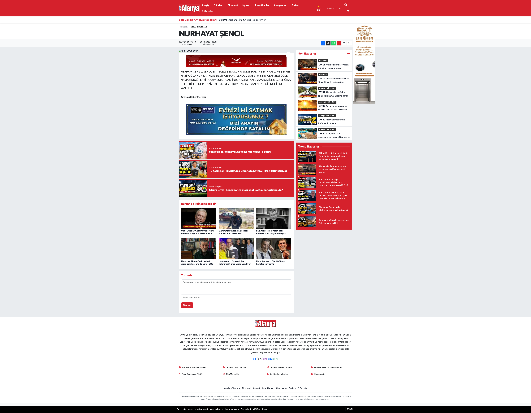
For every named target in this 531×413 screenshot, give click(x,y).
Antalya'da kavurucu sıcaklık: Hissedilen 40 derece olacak (333, 108)
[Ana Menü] (346, 11)
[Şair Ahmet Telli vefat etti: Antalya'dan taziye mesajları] (273, 218)
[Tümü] (348, 53)
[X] (260, 359)
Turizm (295, 5)
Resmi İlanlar (262, 5)
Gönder (187, 305)
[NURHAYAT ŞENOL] (236, 51)
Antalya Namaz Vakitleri (281, 367)
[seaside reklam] (236, 119)
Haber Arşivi (319, 374)
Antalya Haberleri (327, 102)
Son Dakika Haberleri (279, 374)
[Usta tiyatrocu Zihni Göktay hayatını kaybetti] (273, 249)
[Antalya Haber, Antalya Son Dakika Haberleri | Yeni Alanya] (189, 8)
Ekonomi (233, 5)
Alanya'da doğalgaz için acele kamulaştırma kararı (333, 94)
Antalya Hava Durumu (236, 367)
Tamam (349, 409)
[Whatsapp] (275, 359)
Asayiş (205, 5)
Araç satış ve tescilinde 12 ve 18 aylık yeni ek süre (333, 80)
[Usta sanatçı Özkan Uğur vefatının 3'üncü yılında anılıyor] (236, 249)
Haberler (183, 27)
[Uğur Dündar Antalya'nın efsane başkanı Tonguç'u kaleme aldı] (198, 218)
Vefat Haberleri (199, 27)
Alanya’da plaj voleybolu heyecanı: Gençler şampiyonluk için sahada (333, 135)
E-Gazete (207, 11)
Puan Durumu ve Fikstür (192, 374)
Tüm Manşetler (233, 374)
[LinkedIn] (270, 359)
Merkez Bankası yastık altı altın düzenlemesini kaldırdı (333, 67)
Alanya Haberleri (327, 88)
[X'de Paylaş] (328, 43)
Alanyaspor (280, 5)
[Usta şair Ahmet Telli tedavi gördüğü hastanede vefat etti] (198, 249)
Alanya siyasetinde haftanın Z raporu (331, 122)
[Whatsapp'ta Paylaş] (333, 43)
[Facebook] (255, 359)
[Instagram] (265, 359)
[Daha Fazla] (339, 43)
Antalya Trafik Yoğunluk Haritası (328, 367)
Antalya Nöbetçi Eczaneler (194, 367)
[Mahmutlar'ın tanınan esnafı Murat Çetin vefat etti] (236, 218)
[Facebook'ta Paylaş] (323, 43)
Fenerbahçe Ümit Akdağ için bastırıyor (242, 20)
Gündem (218, 5)
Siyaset (246, 5)
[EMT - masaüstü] (364, 62)
